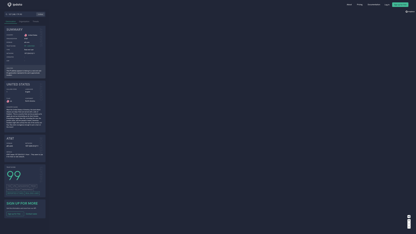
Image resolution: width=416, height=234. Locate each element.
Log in (387, 5)
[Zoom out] (409, 223)
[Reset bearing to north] (409, 227)
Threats (36, 21)
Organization (24, 21)
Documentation (374, 4)
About (349, 4)
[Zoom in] (409, 220)
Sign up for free (400, 5)
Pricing (359, 4)
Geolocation (11, 21)
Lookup (40, 14)
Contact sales (31, 214)
